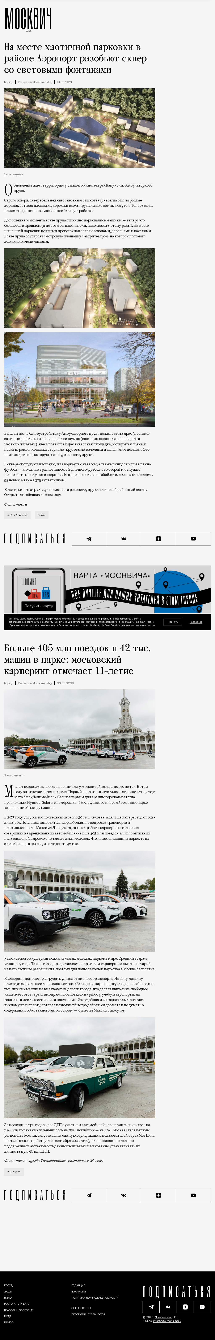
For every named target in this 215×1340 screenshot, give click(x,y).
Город (8, 82)
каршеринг (14, 1172)
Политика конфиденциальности (94, 1298)
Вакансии (78, 1292)
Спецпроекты (81, 1308)
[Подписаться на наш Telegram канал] (89, 539)
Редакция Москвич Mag (35, 82)
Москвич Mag (163, 1317)
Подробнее (196, 622)
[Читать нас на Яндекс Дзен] (158, 539)
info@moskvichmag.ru (167, 1321)
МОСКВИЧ (28, 18)
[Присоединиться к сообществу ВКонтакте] (123, 539)
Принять (173, 622)
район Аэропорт (17, 515)
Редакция (78, 1285)
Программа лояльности (88, 1314)
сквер (41, 515)
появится (49, 231)
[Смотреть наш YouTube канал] (193, 539)
